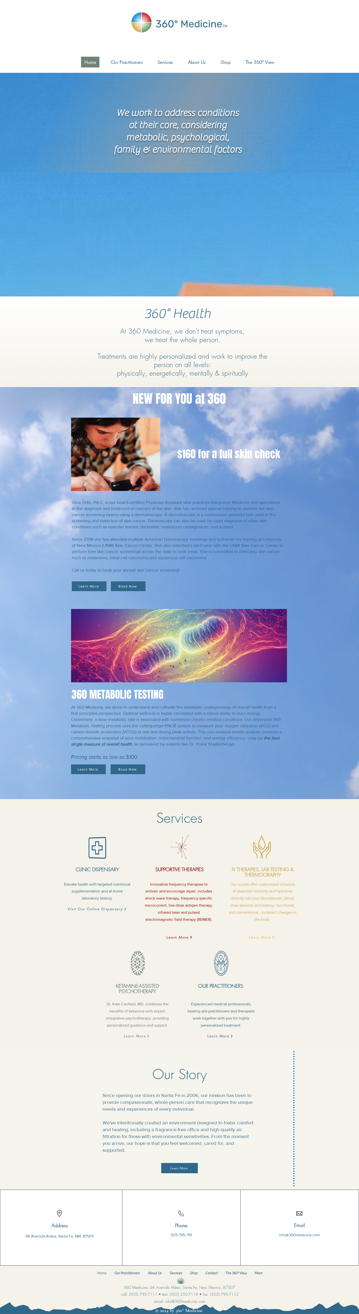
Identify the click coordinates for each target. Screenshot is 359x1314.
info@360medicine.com (299, 1235)
